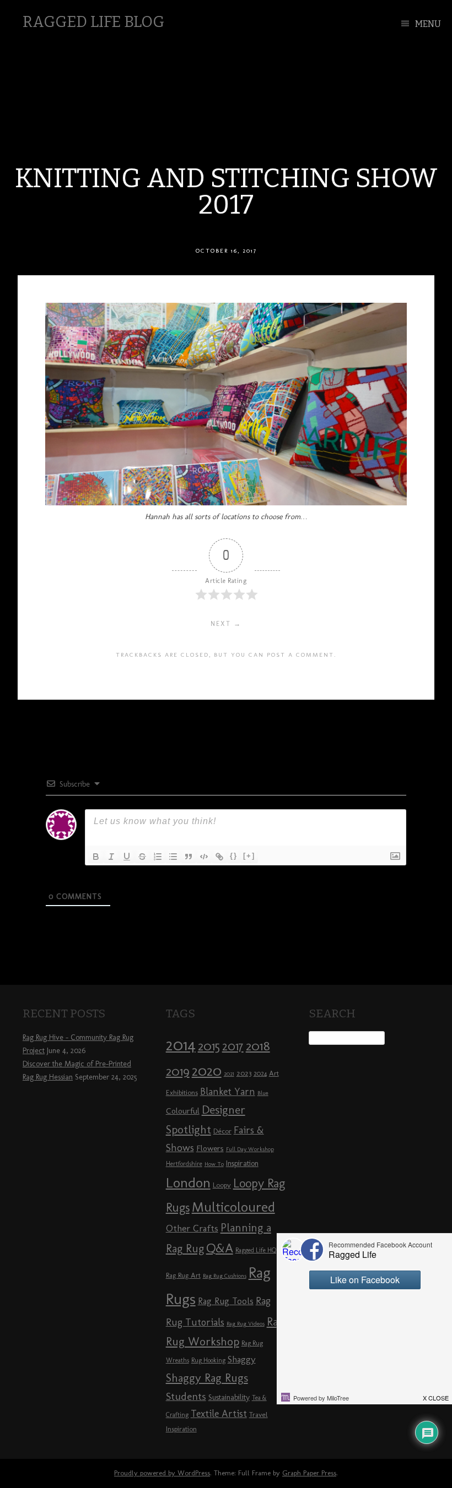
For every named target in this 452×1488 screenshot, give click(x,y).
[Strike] (142, 856)
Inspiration (242, 1163)
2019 (178, 1071)
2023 (243, 1073)
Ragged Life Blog (93, 22)
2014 (181, 1044)
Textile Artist (219, 1414)
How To (214, 1164)
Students (186, 1396)
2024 (260, 1073)
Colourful (183, 1111)
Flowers (210, 1148)
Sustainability (229, 1397)
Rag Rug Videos (246, 1323)
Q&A (219, 1248)
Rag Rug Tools (226, 1301)
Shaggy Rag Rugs (207, 1378)
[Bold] (96, 856)
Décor (222, 1130)
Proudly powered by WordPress (162, 1473)
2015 (209, 1046)
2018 (258, 1046)
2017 (233, 1046)
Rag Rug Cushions (224, 1275)
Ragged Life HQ (255, 1250)
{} (234, 856)
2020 (207, 1071)
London (188, 1182)
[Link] (219, 856)
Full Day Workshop (250, 1149)
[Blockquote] (188, 856)
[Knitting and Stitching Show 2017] (226, 502)
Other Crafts (192, 1228)
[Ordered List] (157, 856)
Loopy (222, 1184)
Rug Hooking (208, 1360)
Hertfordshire (184, 1164)
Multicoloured (233, 1206)
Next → (226, 624)
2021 (229, 1073)
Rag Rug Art (183, 1275)
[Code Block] (204, 856)
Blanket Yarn (227, 1092)
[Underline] (126, 856)
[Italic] (111, 856)
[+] (249, 856)
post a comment (300, 654)
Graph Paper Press (309, 1473)
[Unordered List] (173, 856)
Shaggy (242, 1359)
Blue (262, 1093)
